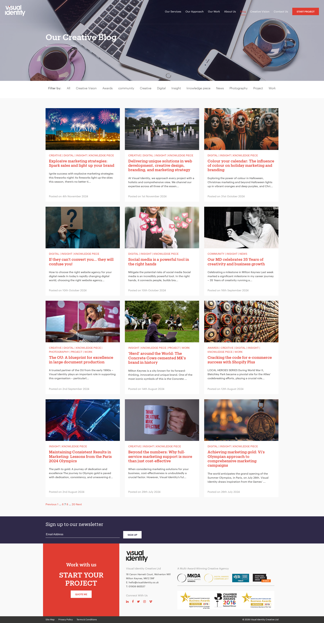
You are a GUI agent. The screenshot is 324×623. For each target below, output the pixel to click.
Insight (176, 88)
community (126, 88)
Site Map (50, 619)
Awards (107, 88)
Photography (239, 88)
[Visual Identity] (17, 12)
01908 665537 (137, 586)
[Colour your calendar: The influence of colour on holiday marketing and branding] (241, 155)
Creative (145, 88)
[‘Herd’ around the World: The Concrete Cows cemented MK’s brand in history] (162, 347)
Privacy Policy (65, 619)
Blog (243, 11)
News (220, 88)
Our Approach (194, 11)
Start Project (306, 11)
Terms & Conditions (87, 619)
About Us (230, 11)
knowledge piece (198, 88)
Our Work (214, 11)
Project (258, 88)
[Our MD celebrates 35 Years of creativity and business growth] (241, 251)
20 (73, 504)
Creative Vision (259, 11)
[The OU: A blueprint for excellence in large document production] (83, 347)
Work (272, 88)
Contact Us (281, 11)
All (68, 88)
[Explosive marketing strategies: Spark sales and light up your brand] (83, 155)
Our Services (173, 11)
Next (79, 504)
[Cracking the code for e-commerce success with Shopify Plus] (241, 347)
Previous (51, 504)
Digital (161, 88)
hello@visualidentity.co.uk (144, 582)
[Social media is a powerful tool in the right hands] (162, 251)
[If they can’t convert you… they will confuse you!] (83, 251)
